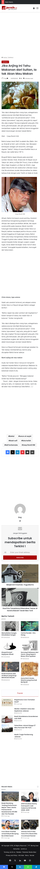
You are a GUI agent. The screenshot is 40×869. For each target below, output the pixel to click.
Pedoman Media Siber (29, 852)
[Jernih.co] (10, 8)
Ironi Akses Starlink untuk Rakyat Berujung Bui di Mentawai (10, 833)
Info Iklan (21, 855)
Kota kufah (26, 441)
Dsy (5, 78)
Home (5, 57)
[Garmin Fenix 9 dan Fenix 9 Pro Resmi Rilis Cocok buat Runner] (29, 824)
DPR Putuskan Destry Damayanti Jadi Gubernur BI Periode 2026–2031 (29, 807)
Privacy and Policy (11, 855)
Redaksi (18, 852)
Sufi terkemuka (11, 445)
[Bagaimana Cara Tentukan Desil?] (7, 702)
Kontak (32, 855)
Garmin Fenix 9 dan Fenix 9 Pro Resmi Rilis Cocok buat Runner (29, 833)
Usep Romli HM (29, 445)
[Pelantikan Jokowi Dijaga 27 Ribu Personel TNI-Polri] (7, 728)
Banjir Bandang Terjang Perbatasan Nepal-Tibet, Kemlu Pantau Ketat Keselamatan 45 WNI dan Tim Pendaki (9, 808)
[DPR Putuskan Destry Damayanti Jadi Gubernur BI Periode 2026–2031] (29, 796)
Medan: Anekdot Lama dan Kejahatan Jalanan (24, 710)
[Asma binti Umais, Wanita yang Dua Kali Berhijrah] (29, 669)
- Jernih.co (23, 849)
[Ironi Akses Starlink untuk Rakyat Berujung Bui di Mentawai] (10, 824)
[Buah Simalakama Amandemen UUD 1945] (7, 719)
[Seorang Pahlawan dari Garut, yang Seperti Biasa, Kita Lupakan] (29, 645)
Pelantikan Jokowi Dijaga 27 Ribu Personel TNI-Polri (25, 726)
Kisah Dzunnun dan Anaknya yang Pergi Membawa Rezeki (9, 676)
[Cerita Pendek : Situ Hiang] (29, 626)
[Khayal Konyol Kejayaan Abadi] (10, 645)
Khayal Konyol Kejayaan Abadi (7, 653)
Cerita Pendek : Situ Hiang (28, 634)
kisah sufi (13, 441)
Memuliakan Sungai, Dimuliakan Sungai (9, 634)
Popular (20, 693)
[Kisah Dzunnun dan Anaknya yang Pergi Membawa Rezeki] (10, 667)
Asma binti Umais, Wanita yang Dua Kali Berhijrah (29, 680)
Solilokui (10, 57)
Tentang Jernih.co (9, 852)
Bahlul (11, 436)
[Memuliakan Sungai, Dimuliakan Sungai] (10, 626)
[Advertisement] (20, 34)
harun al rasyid (25, 436)
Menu (27, 855)
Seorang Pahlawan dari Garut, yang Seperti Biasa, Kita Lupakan (29, 654)
